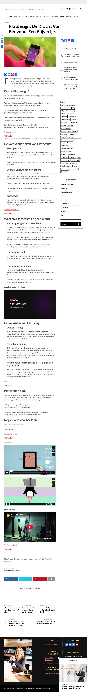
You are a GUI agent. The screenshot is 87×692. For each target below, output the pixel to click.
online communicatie (67, 148)
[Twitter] (2, 39)
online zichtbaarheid (67, 151)
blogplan (64, 116)
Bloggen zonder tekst (67, 184)
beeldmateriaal (65, 108)
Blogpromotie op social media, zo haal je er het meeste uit (71, 69)
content (70, 125)
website (75, 169)
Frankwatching (10, 132)
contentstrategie (66, 131)
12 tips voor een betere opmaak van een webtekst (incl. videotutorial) (71, 87)
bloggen (71, 111)
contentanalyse (65, 128)
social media (75, 160)
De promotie (64, 203)
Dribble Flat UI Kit (11, 209)
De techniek (64, 207)
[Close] (59, 658)
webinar (68, 169)
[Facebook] (2, 36)
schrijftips (64, 157)
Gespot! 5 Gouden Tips (71, 62)
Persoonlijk (64, 211)
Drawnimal (8, 443)
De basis (63, 196)
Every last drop (10, 434)
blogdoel (64, 111)
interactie (64, 140)
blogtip (74, 119)
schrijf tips (72, 157)
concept (6, 570)
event (75, 131)
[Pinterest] (2, 43)
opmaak (63, 154)
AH (5, 381)
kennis (63, 143)
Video (75, 166)
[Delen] (2, 46)
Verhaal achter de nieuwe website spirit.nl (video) (28, 610)
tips (62, 166)
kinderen (69, 143)
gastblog (64, 134)
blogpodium (72, 116)
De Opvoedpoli (10, 545)
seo (79, 157)
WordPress (64, 172)
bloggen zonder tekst (67, 113)
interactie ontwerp (74, 140)
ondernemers (65, 145)
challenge (64, 122)
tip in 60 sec (73, 163)
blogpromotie (65, 119)
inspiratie (70, 137)
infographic (72, 134)
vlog (62, 169)
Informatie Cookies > (51, 644)
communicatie (73, 122)
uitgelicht (68, 166)
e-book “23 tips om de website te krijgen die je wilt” (47, 610)
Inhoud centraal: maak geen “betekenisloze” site (11, 610)
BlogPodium (64, 188)
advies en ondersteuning (68, 105)
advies (63, 102)
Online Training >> (10, 2)
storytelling (64, 163)
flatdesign (12, 570)
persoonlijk (71, 154)
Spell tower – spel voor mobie (13, 424)
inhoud (63, 137)
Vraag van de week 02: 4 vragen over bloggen (73, 687)
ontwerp (18, 570)
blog (73, 108)
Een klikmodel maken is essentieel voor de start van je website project (16, 622)
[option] (12, 603)
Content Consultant (66, 192)
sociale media (65, 160)
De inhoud (7, 22)
